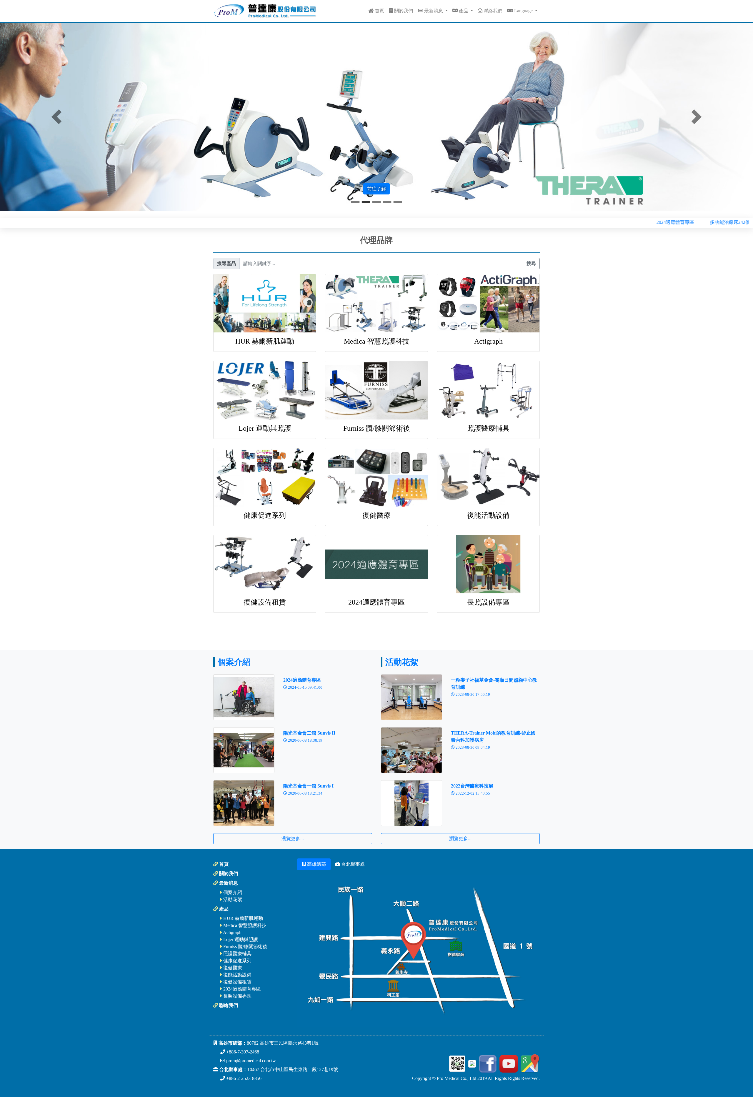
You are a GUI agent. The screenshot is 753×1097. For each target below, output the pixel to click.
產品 (463, 10)
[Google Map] (529, 1063)
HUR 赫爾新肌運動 (264, 341)
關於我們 (403, 10)
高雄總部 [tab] (316, 864)
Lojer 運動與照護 (265, 428)
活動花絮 (401, 662)
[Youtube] (508, 1063)
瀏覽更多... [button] (292, 838)
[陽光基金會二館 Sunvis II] (243, 749)
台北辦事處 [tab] (352, 864)
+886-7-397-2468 (242, 1051)
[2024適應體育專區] (243, 696)
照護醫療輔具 (488, 428)
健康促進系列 (265, 515)
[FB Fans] (487, 1063)
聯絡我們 (492, 10)
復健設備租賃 (265, 602)
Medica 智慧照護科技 (376, 341)
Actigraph (488, 341)
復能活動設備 (488, 515)
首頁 (379, 10)
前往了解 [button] (376, 188)
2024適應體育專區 (376, 602)
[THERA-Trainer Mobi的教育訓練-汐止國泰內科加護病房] (411, 749)
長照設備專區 (488, 602)
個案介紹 (234, 662)
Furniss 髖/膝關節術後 (376, 428)
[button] (56, 117)
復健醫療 (376, 515)
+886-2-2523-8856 (243, 1078)
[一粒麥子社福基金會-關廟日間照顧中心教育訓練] (411, 696)
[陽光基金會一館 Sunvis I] (243, 802)
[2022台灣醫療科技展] (411, 802)
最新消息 (433, 10)
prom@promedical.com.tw (250, 1060)
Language (523, 10)
